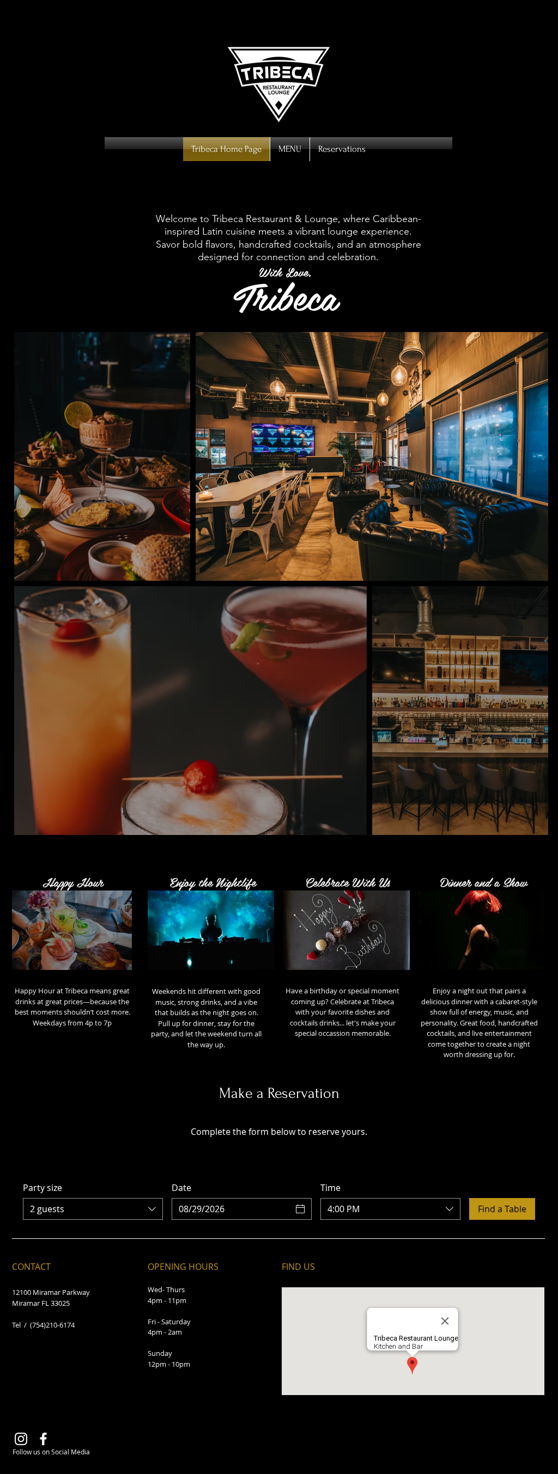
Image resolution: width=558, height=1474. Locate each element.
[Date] (300, 1208)
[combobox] (93, 1209)
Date (181, 1188)
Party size (42, 1188)
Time (330, 1188)
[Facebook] (43, 1438)
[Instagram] (21, 1438)
